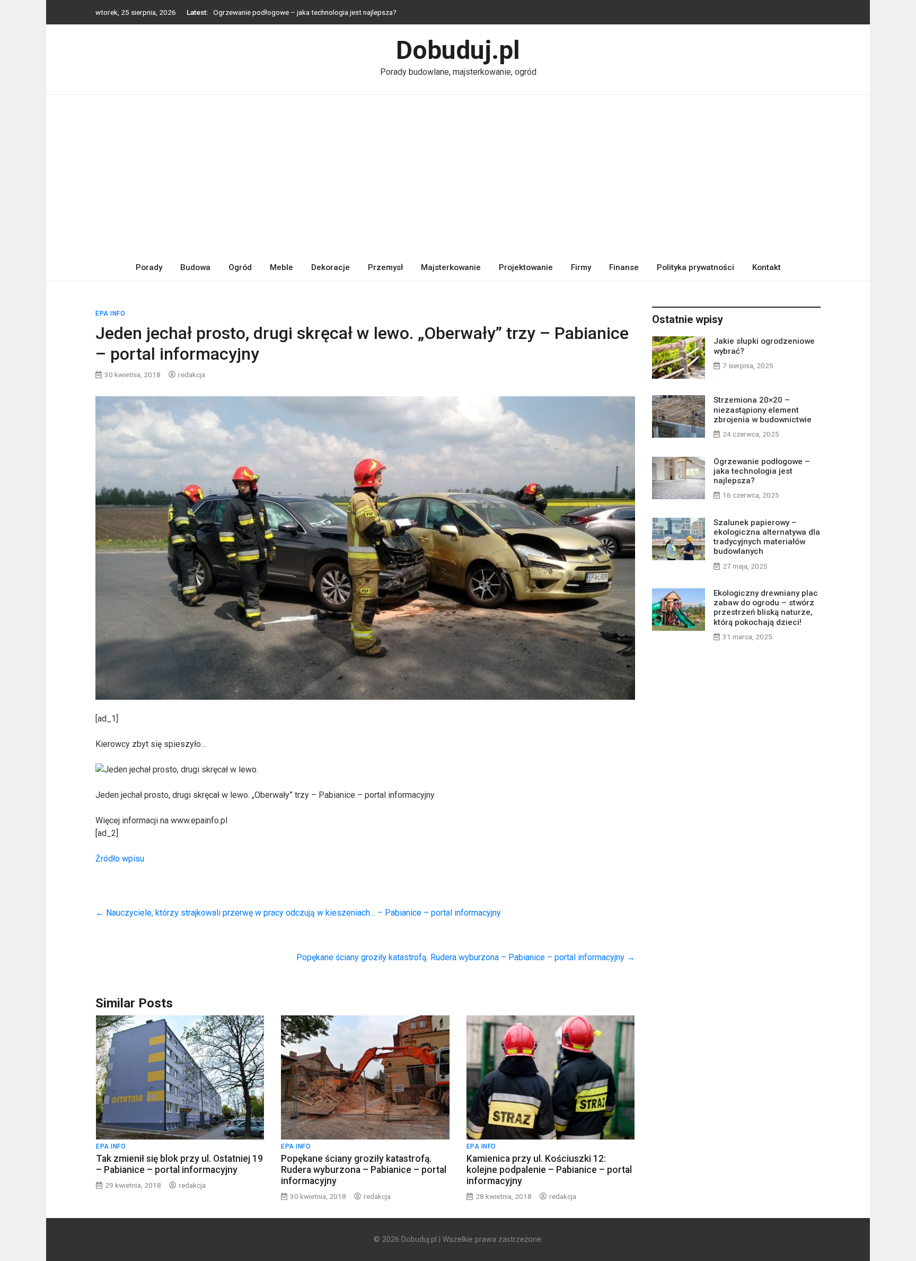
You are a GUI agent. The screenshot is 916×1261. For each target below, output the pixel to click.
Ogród (240, 267)
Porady (149, 267)
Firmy (581, 267)
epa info (110, 313)
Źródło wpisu (119, 859)
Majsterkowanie (451, 267)
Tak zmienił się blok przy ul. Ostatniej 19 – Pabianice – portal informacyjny (179, 1164)
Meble (281, 267)
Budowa (195, 267)
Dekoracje (330, 267)
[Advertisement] (458, 174)
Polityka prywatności (695, 267)
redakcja (191, 374)
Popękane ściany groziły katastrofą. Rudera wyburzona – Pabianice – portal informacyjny (465, 957)
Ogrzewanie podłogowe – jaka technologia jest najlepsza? (305, 12)
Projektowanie (526, 267)
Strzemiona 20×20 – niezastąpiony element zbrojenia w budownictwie (763, 409)
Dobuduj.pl (458, 50)
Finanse (624, 267)
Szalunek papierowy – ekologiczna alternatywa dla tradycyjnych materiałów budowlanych (767, 537)
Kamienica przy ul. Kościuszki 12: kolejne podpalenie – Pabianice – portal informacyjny (549, 1169)
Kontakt (766, 267)
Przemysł (385, 267)
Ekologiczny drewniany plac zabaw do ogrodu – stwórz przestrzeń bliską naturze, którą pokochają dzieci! (766, 607)
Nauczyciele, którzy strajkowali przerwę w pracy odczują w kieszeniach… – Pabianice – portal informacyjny (298, 913)
